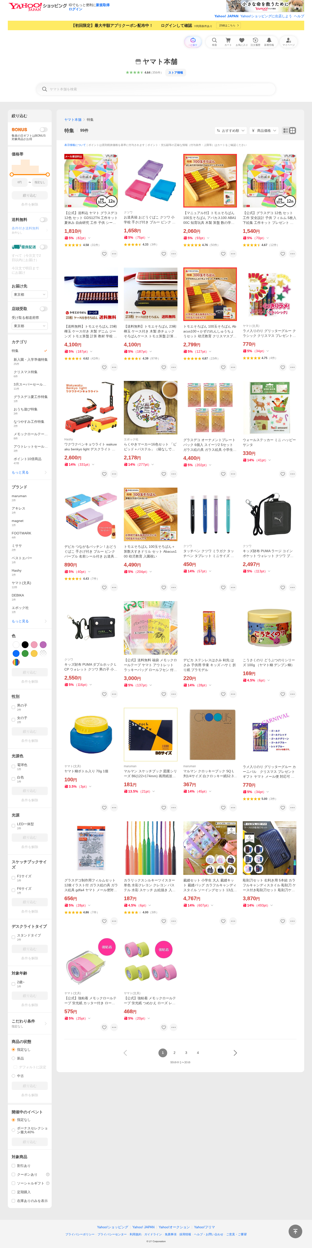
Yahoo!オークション (174, 1227)
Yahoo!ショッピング (112, 1227)
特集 (69, 130)
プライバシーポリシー (80, 1234)
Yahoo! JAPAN (226, 16)
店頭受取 (19, 309)
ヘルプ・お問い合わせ (208, 1234)
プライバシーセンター (112, 1234)
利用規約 (135, 1234)
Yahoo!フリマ (204, 1227)
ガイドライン (153, 1234)
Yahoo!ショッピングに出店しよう (266, 16)
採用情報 (185, 1234)
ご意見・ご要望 (236, 1234)
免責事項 (170, 1234)
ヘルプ (299, 16)
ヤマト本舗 (72, 120)
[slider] (12, 174)
